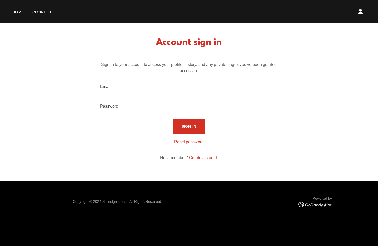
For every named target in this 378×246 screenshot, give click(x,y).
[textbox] (189, 86)
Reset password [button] (189, 142)
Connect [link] (42, 12)
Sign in (189, 126)
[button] (360, 11)
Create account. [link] (203, 157)
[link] (315, 204)
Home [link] (18, 12)
